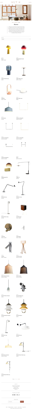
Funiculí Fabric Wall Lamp (5, 374)
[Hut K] (16, 2)
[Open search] (2, 2)
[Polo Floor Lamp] (23, 188)
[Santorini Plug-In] (23, 306)
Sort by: (2, 37)
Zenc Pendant (3, 118)
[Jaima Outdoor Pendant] (8, 267)
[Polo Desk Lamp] (8, 188)
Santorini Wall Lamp (19, 295)
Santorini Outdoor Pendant (5, 315)
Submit (22, 401)
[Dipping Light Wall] (8, 168)
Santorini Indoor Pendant (5, 295)
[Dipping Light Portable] (23, 50)
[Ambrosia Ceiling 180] (23, 129)
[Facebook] (14, 394)
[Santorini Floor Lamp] (8, 208)
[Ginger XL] (23, 168)
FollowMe (3, 98)
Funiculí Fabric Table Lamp (20, 354)
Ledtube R (3, 236)
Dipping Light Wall (4, 177)
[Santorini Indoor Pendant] (8, 287)
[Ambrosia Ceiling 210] (8, 129)
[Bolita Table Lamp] (23, 89)
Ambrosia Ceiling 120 (4, 157)
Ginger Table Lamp (19, 78)
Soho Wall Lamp (19, 335)
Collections (15, 22)
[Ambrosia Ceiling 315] (23, 109)
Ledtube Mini (18, 236)
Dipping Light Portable (20, 58)
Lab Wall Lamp (18, 216)
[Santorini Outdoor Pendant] (8, 306)
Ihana (17, 157)
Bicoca (2, 58)
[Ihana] (23, 148)
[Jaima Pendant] (23, 267)
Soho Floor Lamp (4, 335)
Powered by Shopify (19, 408)
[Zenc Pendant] (8, 109)
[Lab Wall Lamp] (23, 208)
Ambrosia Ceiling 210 (4, 137)
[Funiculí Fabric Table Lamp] (23, 346)
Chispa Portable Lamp (5, 78)
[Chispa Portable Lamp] (8, 69)
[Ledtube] (8, 247)
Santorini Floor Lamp (4, 216)
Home (13, 22)
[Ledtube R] (8, 227)
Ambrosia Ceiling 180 (19, 137)
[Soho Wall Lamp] (23, 326)
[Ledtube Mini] (23, 227)
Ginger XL (18, 177)
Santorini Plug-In (19, 315)
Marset (2, 77)
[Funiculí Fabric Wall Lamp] (8, 365)
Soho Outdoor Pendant (5, 354)
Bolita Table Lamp (19, 98)
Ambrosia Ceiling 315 (19, 118)
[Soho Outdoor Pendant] (8, 346)
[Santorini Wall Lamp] (23, 287)
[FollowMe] (8, 89)
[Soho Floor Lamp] (8, 326)
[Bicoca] (8, 50)
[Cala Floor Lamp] (23, 247)
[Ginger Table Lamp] (23, 69)
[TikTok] (19, 394)
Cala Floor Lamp (19, 256)
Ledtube (2, 256)
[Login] (29, 2)
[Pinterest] (17, 394)
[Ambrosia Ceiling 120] (8, 148)
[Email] (12, 394)
